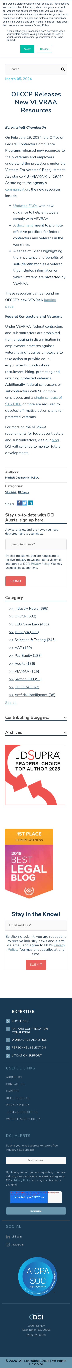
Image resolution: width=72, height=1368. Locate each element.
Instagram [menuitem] (18, 1244)
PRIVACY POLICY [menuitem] (17, 1105)
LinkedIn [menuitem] (17, 1236)
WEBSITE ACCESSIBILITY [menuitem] (23, 1119)
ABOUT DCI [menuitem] (14, 1077)
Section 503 (28, 679)
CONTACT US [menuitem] (15, 1084)
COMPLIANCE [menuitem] (21, 1021)
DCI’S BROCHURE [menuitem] (18, 1098)
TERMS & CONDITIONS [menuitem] (22, 1112)
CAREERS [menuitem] (12, 1091)
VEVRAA (10, 492)
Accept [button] (27, 48)
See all (10, 702)
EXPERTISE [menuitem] (23, 1011)
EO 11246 (27, 687)
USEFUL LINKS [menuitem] (20, 1068)
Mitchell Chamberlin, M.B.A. (22, 478)
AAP (23, 647)
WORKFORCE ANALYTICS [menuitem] (29, 1040)
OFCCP (25, 616)
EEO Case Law (32, 624)
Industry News (31, 608)
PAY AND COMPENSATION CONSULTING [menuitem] (30, 1030)
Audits (25, 663)
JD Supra (23, 492)
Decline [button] (44, 48)
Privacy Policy (21, 1180)
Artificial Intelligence (35, 694)
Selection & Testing (35, 639)
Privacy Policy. (40, 564)
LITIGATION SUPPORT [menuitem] (27, 1055)
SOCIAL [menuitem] (13, 1227)
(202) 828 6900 (36, 1335)
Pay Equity (28, 655)
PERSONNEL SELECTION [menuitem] (29, 1047)
